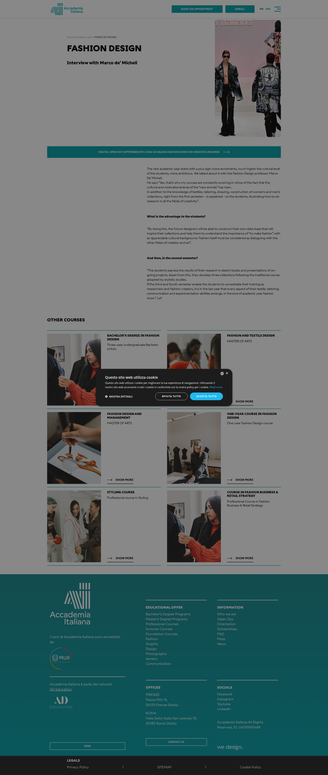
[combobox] (222, 373)
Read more (216, 387)
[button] (119, 396)
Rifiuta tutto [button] (171, 396)
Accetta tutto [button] (206, 396)
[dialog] (164, 387)
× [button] (227, 373)
